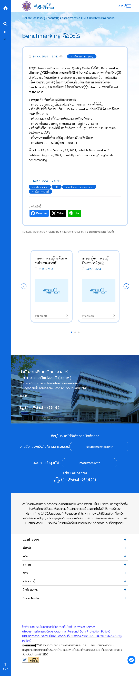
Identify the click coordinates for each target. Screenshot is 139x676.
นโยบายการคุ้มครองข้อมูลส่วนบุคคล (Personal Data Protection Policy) (66, 631)
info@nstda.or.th (89, 463)
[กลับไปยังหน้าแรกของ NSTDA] (5, 7)
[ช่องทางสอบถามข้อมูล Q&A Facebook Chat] (131, 660)
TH (5, 32)
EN (5, 38)
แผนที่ (23, 396)
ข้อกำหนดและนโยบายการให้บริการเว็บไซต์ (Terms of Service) (59, 627)
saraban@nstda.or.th (99, 446)
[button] (126, 286)
